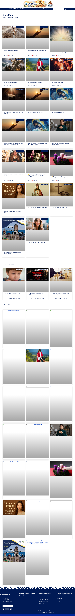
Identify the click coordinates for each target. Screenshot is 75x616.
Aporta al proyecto (7, 601)
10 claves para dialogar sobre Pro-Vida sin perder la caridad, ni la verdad (61, 294)
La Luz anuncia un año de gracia (59, 52)
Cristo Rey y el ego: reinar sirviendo (59, 207)
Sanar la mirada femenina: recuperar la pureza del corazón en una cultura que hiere (12, 211)
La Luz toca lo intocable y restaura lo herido (37, 50)
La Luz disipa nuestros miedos (10, 82)
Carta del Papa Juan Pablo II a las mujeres (37, 242)
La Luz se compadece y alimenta (35, 82)
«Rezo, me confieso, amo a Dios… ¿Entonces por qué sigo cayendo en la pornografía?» (37, 294)
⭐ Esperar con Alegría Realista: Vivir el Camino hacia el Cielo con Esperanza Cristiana (36, 175)
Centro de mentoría (41, 605)
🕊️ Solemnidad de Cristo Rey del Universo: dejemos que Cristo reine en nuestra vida (37, 208)
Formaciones (46, 8)
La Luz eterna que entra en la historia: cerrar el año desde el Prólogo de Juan (13, 144)
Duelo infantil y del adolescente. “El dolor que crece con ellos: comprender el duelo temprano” (14, 294)
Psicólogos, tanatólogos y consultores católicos (44, 594)
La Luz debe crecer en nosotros (11, 50)
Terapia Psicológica (43, 601)
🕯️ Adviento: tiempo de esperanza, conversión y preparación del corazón (60, 177)
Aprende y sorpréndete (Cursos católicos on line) (65, 594)
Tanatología (41, 603)
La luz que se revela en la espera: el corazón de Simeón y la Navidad (37, 144)
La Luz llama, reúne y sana (57, 82)
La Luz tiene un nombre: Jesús (58, 112)
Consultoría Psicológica (43, 599)
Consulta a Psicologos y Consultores (16, 8)
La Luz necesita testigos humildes (35, 112)
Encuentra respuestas (31, 8)
